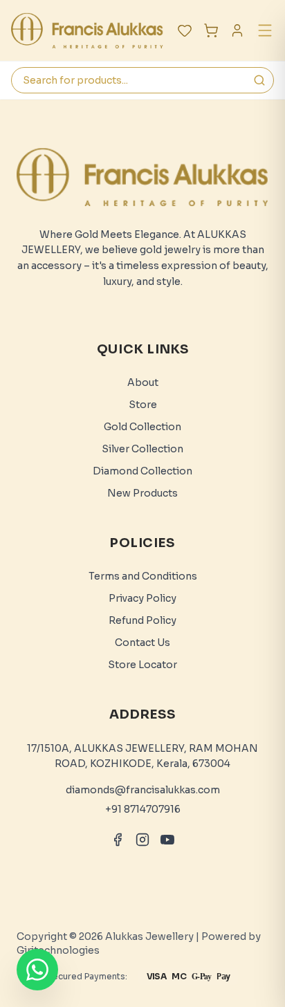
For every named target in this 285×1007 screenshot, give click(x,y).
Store (143, 404)
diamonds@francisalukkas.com (143, 790)
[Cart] (211, 30)
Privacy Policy (142, 598)
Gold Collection (142, 427)
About (142, 382)
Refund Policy (142, 620)
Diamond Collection (142, 471)
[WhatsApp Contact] (37, 969)
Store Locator (142, 664)
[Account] (237, 30)
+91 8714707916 (143, 809)
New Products (142, 493)
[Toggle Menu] (265, 30)
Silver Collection (142, 449)
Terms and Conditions (143, 576)
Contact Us (142, 642)
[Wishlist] (184, 30)
